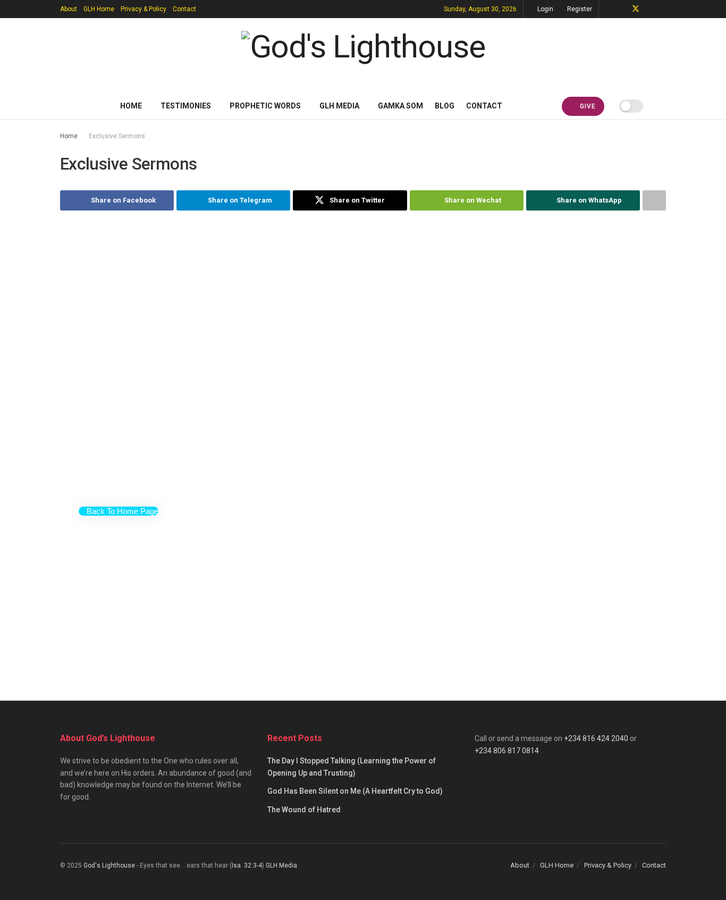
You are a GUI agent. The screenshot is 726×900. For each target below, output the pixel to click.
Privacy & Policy (143, 9)
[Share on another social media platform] (654, 200)
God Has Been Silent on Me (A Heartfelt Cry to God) (355, 791)
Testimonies (186, 106)
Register (578, 9)
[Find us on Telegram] (608, 9)
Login (544, 9)
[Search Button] (662, 105)
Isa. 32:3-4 (247, 865)
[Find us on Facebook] (621, 9)
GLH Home (98, 9)
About (68, 9)
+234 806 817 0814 (507, 750)
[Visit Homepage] (363, 55)
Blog (444, 106)
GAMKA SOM (400, 106)
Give (587, 106)
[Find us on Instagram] (663, 9)
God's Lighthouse (109, 865)
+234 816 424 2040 (596, 738)
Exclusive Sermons (117, 136)
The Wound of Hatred (304, 809)
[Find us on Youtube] (650, 9)
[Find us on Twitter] (635, 9)
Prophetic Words (265, 106)
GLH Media (339, 106)
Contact (184, 9)
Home (131, 106)
